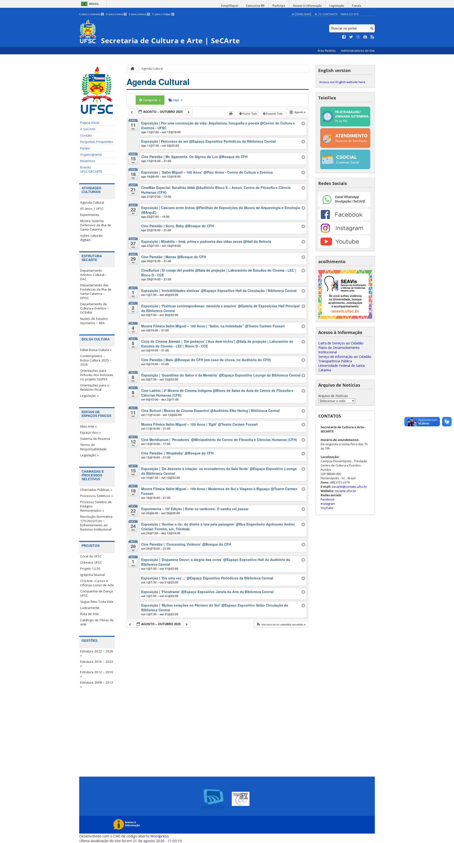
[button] (281, 624)
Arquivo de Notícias (333, 396)
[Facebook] (344, 219)
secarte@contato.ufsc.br (349, 486)
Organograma (91, 154)
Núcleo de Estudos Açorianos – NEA (94, 321)
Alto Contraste (326, 14)
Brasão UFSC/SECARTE (91, 169)
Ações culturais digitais (91, 237)
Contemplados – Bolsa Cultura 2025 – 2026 (95, 360)
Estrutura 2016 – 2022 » (96, 663)
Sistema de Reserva (95, 438)
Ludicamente (89, 608)
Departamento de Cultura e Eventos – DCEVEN (94, 308)
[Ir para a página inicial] (131, 69)
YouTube (327, 508)
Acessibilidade (301, 14)
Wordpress (159, 836)
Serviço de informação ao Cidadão (344, 356)
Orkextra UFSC (91, 562)
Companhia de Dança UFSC (96, 593)
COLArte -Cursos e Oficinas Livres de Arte (97, 583)
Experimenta (89, 215)
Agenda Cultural (92, 202)
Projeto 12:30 (90, 568)
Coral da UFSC (91, 556)
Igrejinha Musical (92, 575)
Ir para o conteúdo (91, 14)
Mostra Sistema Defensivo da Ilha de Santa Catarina (95, 225)
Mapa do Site (350, 14)
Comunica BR (255, 6)
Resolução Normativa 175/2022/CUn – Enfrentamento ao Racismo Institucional (96, 522)
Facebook (328, 499)
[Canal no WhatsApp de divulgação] (344, 206)
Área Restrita (327, 51)
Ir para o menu (116, 14)
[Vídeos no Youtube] (358, 37)
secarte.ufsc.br (345, 491)
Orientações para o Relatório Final (94, 387)
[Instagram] (344, 233)
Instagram (328, 503)
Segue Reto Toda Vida (96, 601)
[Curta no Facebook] (344, 37)
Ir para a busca (139, 14)
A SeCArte (87, 129)
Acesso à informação (307, 6)
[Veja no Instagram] (365, 37)
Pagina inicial (89, 122)
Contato (86, 135)
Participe (278, 6)
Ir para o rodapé (163, 14)
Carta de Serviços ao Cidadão (340, 343)
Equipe (85, 148)
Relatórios (87, 161)
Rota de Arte (89, 614)
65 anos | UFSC (92, 208)
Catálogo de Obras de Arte (97, 622)
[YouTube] (344, 246)
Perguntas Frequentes (96, 142)
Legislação (336, 6)
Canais (356, 6)
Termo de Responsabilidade (93, 447)
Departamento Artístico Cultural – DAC (93, 274)
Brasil (94, 4)
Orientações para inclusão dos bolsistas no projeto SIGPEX (96, 374)
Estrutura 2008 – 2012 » (96, 684)
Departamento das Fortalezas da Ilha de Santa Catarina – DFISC (95, 291)
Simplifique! (229, 6)
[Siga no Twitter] (351, 37)
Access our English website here (342, 82)
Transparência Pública (335, 361)
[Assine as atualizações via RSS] (372, 37)
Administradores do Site (358, 51)
